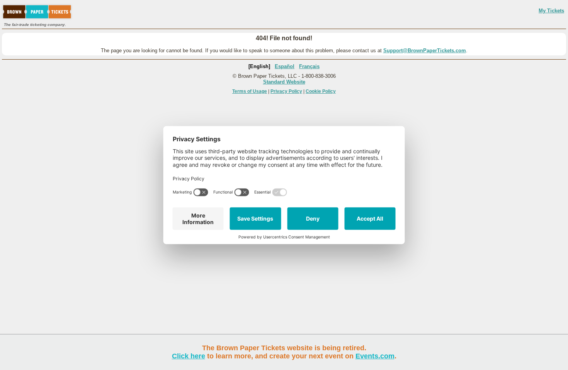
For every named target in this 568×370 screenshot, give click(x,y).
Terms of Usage (249, 91)
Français (309, 66)
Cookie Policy (321, 91)
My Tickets (551, 11)
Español (284, 66)
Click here (188, 356)
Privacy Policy (286, 91)
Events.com (375, 356)
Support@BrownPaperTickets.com (424, 50)
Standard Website (284, 82)
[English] (259, 66)
